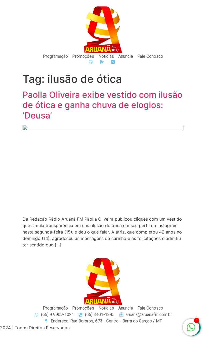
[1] (191, 330)
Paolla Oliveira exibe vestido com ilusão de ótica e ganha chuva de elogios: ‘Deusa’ (102, 105)
